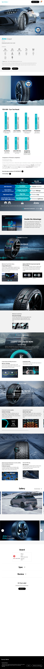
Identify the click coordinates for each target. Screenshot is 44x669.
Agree (29, 665)
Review (14, 68)
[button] (2, 530)
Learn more (3, 666)
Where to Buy (5, 68)
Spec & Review (5, 1)
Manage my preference (37, 665)
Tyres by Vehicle (5, 659)
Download (21, 588)
